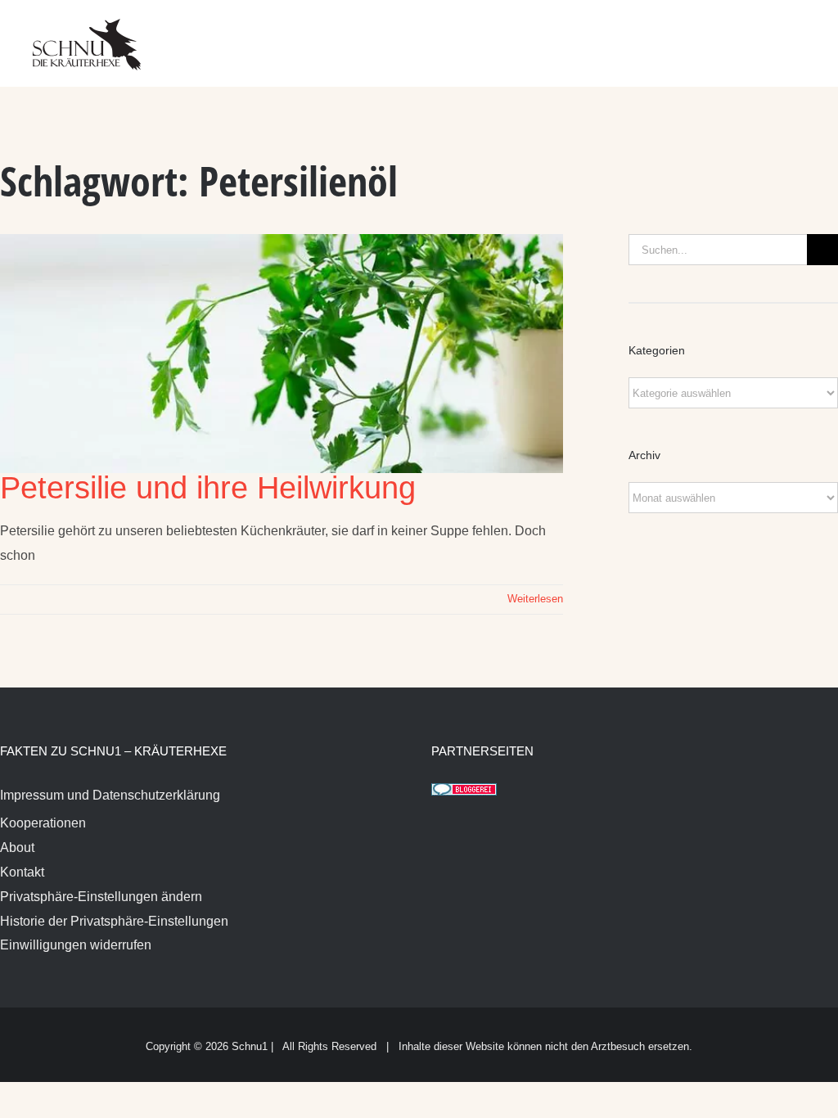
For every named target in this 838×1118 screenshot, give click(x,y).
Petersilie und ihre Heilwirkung (208, 488)
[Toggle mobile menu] (806, 33)
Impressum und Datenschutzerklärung (110, 795)
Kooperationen (43, 823)
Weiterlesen (535, 599)
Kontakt (22, 872)
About (17, 847)
